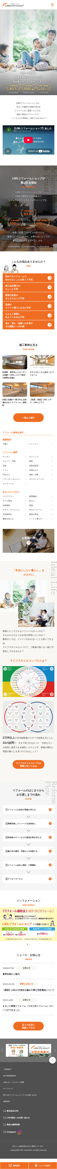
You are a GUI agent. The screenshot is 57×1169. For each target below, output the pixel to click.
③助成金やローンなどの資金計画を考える (23, 837)
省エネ (32, 501)
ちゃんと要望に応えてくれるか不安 (14, 315)
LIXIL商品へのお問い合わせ (18, 1117)
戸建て (5, 444)
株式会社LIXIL (13, 1111)
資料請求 (16, 1165)
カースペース (8, 483)
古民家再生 (7, 514)
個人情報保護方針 (9, 1076)
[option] (28, 924)
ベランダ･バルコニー (11, 479)
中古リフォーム (35, 510)
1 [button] (27, 944)
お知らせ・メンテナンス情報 (13, 1082)
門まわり (6, 474)
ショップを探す (44, 1165)
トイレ (5, 470)
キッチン (6, 456)
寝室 (31, 461)
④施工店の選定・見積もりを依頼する (21, 851)
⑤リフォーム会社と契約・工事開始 (20, 865)
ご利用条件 (7, 1069)
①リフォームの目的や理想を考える (20, 809)
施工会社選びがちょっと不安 (12, 287)
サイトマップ (8, 1089)
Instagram (11, 1132)
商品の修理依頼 (13, 1124)
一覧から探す (28, 417)
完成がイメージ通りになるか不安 (18, 306)
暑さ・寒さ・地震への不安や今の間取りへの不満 (19, 325)
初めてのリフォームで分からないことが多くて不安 (19, 278)
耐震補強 (33, 496)
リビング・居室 (9, 461)
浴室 (4, 465)
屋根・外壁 (33, 474)
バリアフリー (8, 496)
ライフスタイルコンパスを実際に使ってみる (28, 764)
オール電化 (7, 501)
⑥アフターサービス (14, 879)
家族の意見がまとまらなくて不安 (14, 297)
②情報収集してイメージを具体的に (20, 823)
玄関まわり (33, 470)
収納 (31, 505)
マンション (33, 444)
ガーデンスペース (36, 479)
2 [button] (29, 944)
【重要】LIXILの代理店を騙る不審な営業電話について (28, 990)
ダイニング (33, 456)
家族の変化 (33, 514)
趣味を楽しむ (8, 519)
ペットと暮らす (35, 519)
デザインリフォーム (11, 510)
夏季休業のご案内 (11, 974)
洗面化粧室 (33, 465)
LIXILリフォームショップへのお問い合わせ (21, 1095)
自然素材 (6, 505)
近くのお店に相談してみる (28, 1026)
